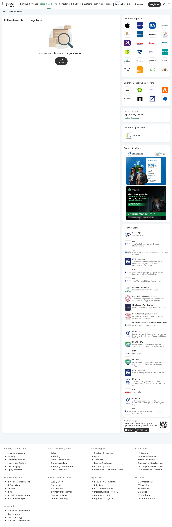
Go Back (61, 61)
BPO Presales (144, 488)
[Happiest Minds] (127, 52)
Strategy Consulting (103, 453)
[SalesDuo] (140, 69)
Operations (56, 485)
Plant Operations (59, 495)
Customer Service (146, 498)
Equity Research (15, 469)
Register (154, 4)
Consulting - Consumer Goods (108, 469)
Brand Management (60, 459)
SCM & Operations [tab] (103, 4)
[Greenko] (152, 60)
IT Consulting (14, 485)
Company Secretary (103, 488)
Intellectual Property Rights (106, 492)
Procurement (57, 488)
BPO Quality (143, 485)
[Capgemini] (165, 98)
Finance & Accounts (17, 453)
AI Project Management (19, 520)
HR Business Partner (147, 456)
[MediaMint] (127, 60)
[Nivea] (140, 25)
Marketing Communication (63, 466)
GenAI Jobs (10, 506)
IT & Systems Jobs (13, 477)
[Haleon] (152, 34)
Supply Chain (57, 481)
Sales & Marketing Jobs (59, 448)
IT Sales (11, 492)
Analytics (98, 459)
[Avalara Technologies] (165, 89)
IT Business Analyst (16, 498)
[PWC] (127, 89)
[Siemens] (165, 52)
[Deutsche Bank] (152, 98)
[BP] (140, 89)
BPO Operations (145, 481)
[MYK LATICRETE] (165, 43)
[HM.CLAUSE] (165, 25)
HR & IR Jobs (141, 448)
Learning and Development (150, 466)
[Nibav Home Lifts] (127, 69)
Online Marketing (59, 463)
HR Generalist (144, 453)
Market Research (59, 469)
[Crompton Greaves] (140, 34)
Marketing (55, 456)
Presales (11, 488)
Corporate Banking (16, 459)
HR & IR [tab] (74, 4)
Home (4, 12)
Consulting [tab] (64, 4)
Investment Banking (17, 463)
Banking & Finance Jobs (16, 448)
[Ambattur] (165, 69)
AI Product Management (19, 510)
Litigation (98, 485)
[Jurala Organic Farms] (152, 69)
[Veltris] (140, 52)
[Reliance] (127, 34)
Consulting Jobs (99, 448)
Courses (139, 4)
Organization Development (150, 463)
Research (98, 456)
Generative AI (14, 514)
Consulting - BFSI (102, 466)
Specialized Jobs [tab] (123, 4)
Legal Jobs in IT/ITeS (103, 498)
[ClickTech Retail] (152, 52)
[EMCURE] (152, 43)
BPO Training (144, 495)
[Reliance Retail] (140, 43)
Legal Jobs (96, 477)
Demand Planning (59, 498)
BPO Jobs (139, 477)
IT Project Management (19, 481)
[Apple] (127, 25)
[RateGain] (152, 89)
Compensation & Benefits (150, 469)
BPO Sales (142, 492)
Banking (11, 456)
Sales (53, 453)
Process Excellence (103, 463)
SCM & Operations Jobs (59, 477)
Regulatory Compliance (105, 481)
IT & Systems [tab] (86, 4)
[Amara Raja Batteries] (165, 34)
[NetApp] (140, 98)
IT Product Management (19, 495)
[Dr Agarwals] (152, 25)
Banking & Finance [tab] (29, 4)
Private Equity (14, 466)
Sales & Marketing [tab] (48, 4)
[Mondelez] (127, 43)
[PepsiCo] (140, 60)
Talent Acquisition (146, 459)
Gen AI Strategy (15, 517)
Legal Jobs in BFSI (102, 495)
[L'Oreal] (165, 60)
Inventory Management (62, 492)
